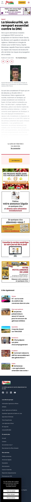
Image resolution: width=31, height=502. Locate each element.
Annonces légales (6, 459)
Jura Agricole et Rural (8, 423)
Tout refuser (11, 494)
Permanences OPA (7, 476)
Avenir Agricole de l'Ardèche (9, 410)
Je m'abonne (15, 160)
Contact (4, 441)
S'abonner (22, 2)
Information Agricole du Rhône (10, 403)
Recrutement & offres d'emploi (10, 448)
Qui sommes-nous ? (7, 445)
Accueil (4, 438)
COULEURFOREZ (6, 430)
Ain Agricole (5, 426)
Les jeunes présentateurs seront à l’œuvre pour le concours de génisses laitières (19, 316)
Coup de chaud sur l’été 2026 (17, 330)
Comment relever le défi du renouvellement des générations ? (21, 355)
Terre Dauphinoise (7, 420)
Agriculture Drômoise (7, 416)
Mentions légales (22, 490)
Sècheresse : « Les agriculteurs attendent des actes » (20, 368)
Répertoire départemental (9, 473)
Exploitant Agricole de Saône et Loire (12, 413)
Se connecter (15, 148)
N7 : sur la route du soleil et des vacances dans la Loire (20, 301)
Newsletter (5, 463)
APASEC (4, 407)
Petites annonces (6, 456)
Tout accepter (11, 491)
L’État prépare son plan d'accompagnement (20, 342)
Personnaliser (11, 498)
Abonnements (5, 466)
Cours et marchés (6, 469)
